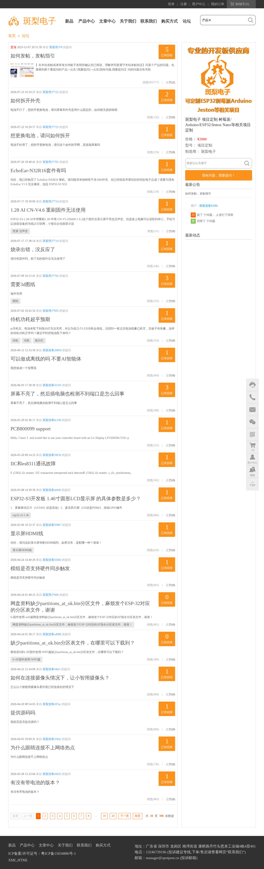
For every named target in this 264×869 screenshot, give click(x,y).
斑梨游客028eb (52, 559)
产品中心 (86, 21)
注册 (183, 4)
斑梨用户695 (51, 310)
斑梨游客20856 (52, 350)
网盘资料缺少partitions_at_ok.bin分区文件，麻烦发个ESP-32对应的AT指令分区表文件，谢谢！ (72, 624)
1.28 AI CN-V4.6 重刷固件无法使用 (48, 210)
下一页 (124, 816)
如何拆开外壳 (25, 100)
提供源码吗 (23, 712)
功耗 (26, 340)
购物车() (242, 4)
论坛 (25, 36)
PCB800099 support (31, 428)
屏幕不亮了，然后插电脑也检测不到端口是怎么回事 (67, 393)
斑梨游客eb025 (52, 774)
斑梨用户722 (51, 92)
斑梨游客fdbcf (51, 669)
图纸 (15, 301)
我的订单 (217, 4)
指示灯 (39, 340)
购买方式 (169, 21)
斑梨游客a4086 (52, 634)
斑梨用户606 (51, 594)
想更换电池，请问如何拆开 (40, 135)
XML (12, 860)
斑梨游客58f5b (52, 455)
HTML (23, 860)
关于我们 (128, 21)
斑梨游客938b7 (52, 524)
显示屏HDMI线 (27, 533)
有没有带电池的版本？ (35, 782)
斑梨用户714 (51, 201)
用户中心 (198, 4)
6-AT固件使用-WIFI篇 (26, 659)
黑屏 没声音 (20, 231)
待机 (15, 340)
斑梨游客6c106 (52, 420)
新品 (69, 21)
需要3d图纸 (23, 284)
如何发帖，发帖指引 (33, 55)
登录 (171, 4)
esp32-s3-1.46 (21, 515)
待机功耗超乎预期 (30, 319)
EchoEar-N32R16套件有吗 (38, 170)
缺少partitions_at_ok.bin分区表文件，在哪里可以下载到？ (73, 643)
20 (113, 816)
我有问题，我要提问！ (218, 175)
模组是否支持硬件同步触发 (40, 568)
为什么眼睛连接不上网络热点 (43, 747)
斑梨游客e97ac (52, 704)
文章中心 (107, 21)
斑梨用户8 (55, 47)
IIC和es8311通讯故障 (33, 463)
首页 (12, 36)
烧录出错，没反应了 (33, 249)
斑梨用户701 (51, 162)
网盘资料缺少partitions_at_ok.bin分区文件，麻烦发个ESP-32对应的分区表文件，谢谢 (80, 607)
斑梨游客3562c (52, 739)
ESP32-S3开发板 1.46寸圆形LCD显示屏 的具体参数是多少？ (76, 498)
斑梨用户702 (51, 275)
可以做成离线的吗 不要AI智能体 (46, 359)
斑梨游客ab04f (52, 490)
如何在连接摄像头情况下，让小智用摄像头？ (60, 677)
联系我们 (148, 21)
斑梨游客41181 (52, 385)
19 (104, 816)
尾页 (137, 816)
